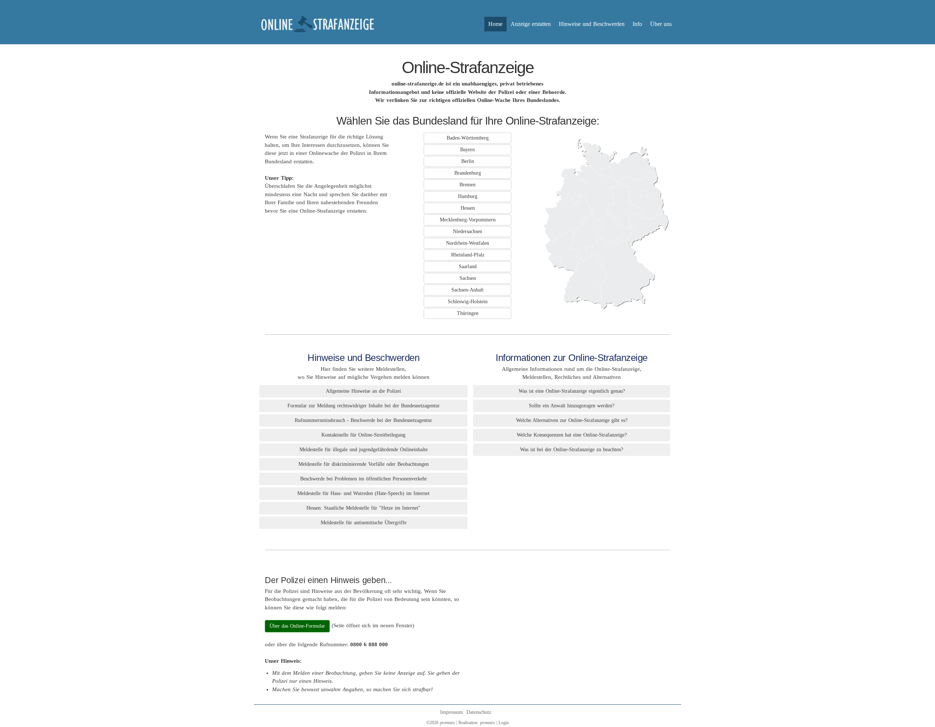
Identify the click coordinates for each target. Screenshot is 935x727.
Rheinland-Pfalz (467, 255)
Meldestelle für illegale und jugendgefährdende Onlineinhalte (363, 449)
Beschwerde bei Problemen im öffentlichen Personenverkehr (363, 479)
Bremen (467, 184)
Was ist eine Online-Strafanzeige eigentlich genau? (572, 391)
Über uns (661, 24)
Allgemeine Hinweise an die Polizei (363, 391)
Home (495, 24)
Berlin (467, 161)
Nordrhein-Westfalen (467, 243)
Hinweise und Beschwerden (592, 24)
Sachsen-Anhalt (467, 290)
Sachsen (467, 278)
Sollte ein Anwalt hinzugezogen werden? (571, 405)
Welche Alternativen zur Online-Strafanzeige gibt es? (571, 420)
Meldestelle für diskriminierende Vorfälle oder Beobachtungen (363, 464)
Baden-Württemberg (468, 138)
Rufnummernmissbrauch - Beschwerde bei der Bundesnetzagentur (363, 420)
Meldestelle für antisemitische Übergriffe (364, 522)
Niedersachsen (467, 231)
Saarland (468, 266)
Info (637, 24)
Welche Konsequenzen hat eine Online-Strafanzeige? (572, 435)
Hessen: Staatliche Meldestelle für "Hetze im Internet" (363, 508)
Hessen (468, 208)
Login (504, 722)
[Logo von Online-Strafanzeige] (317, 24)
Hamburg (467, 196)
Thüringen (467, 313)
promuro (487, 722)
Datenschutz (478, 712)
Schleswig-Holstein (468, 301)
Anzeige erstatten (531, 24)
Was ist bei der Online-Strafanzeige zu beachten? (571, 449)
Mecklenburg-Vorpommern (468, 219)
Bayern (467, 149)
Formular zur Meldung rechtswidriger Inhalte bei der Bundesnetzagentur (363, 405)
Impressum (451, 712)
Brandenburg (467, 173)
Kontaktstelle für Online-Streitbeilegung (363, 435)
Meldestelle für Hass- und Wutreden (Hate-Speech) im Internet (363, 493)
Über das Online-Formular (297, 626)
